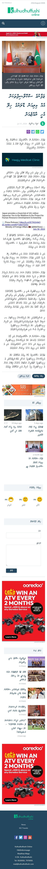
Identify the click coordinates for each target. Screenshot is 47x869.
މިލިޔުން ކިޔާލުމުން (35, 487)
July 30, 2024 (39, 229)
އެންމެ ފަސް (37, 650)
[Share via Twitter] (42, 133)
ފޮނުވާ (11, 570)
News (23, 825)
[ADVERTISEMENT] (23, 36)
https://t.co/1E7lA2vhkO (30, 222)
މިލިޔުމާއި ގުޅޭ (36, 403)
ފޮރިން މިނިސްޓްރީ (24, 376)
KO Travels (7, 3)
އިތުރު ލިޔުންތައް (38, 376)
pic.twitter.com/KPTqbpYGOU (15, 225)
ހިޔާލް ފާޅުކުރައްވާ (35, 521)
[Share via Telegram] (33, 133)
